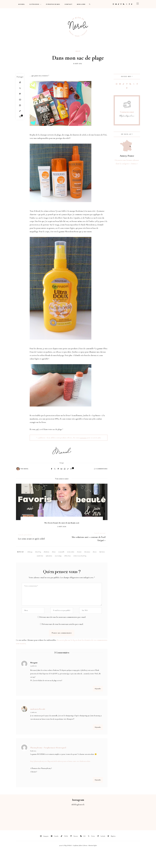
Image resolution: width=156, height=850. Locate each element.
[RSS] (123, 4)
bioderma (46, 552)
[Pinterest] (121, 4)
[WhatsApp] (20, 105)
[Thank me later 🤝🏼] (146, 816)
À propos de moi (53, 4)
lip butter (102, 552)
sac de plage (59, 556)
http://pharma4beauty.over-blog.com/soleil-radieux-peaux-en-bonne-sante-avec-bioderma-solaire (60, 761)
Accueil (21, 4)
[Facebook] (129, 4)
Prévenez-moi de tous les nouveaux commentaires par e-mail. (63, 617)
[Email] (20, 99)
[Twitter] (126, 4)
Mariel (26, 469)
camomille (61, 552)
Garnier (80, 552)
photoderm (49, 556)
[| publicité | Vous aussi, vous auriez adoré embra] (107, 816)
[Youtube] (115, 4)
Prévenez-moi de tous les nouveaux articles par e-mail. (62, 624)
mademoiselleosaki (37, 709)
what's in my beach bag (80, 556)
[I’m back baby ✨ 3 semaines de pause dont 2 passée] (49, 816)
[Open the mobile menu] (137, 4)
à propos (83, 438)
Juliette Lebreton (83, 845)
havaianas (87, 552)
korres (95, 552)
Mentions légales (93, 845)
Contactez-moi (127, 112)
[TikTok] (118, 4)
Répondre (98, 689)
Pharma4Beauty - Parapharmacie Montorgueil (48, 747)
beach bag (38, 552)
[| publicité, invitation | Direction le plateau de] (29, 816)
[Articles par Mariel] (18, 469)
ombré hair (40, 556)
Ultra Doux (68, 556)
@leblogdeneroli (78, 804)
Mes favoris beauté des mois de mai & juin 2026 (61, 523)
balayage (30, 552)
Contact (68, 4)
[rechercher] (90, 4)
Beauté (78, 51)
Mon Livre (81, 4)
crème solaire (71, 552)
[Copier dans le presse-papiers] (20, 111)
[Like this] (20, 117)
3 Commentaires (101, 469)
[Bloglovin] (131, 4)
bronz (54, 552)
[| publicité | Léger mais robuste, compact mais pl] (88, 816)
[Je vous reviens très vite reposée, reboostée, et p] (68, 816)
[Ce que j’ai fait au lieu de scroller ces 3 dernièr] (10, 816)
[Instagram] (113, 4)
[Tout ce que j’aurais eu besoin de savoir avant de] (127, 816)
